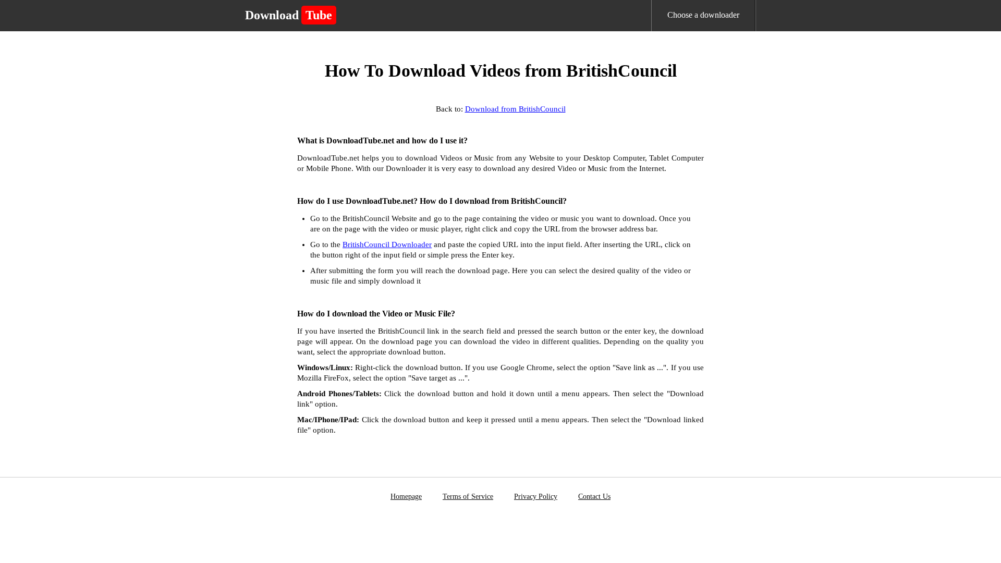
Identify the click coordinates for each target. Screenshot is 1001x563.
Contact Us (594, 496)
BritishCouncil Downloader (387, 244)
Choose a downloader (703, 14)
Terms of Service (468, 496)
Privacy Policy (535, 496)
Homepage (406, 496)
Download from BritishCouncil (515, 109)
